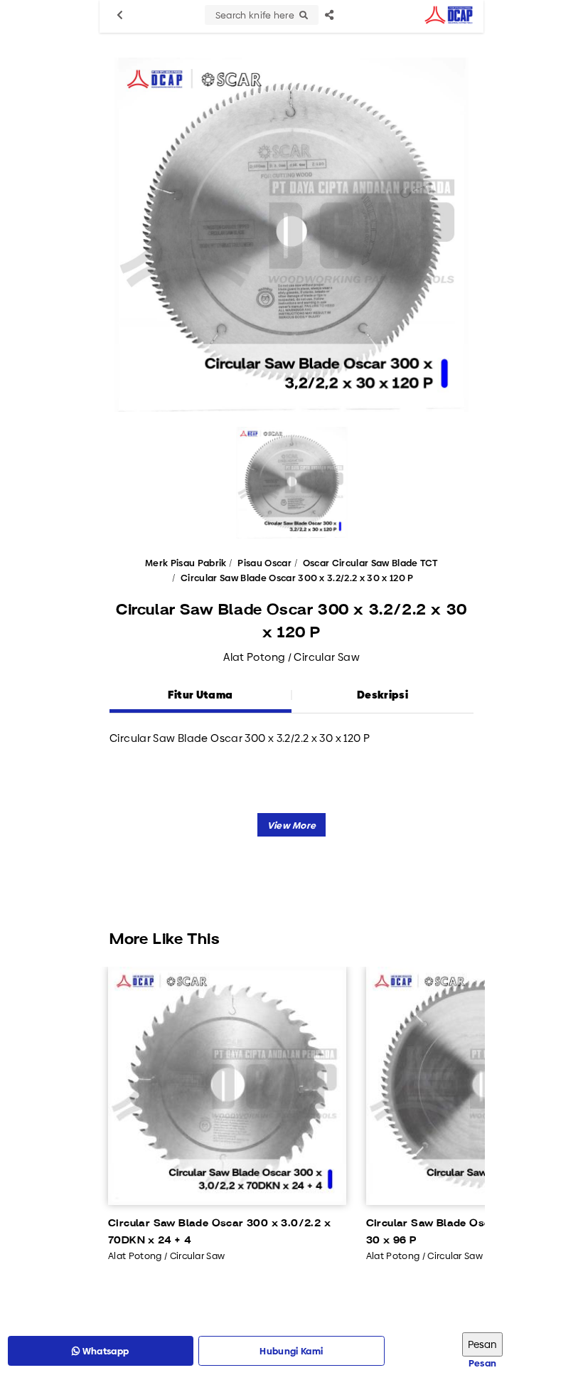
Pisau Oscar (264, 562)
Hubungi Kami (291, 1350)
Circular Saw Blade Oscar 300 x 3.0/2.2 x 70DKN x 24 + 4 (219, 1232)
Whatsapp (104, 1350)
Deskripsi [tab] (382, 694)
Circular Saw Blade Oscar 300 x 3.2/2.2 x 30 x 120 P (297, 577)
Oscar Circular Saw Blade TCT (370, 562)
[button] (291, 825)
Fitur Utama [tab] (200, 694)
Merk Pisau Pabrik (186, 562)
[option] (291, 235)
